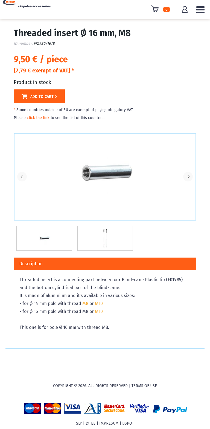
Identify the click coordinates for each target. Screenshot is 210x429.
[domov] (27, 8)
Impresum (108, 423)
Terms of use (144, 385)
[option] (105, 174)
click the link (38, 117)
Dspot (128, 423)
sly (79, 423)
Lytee (90, 423)
